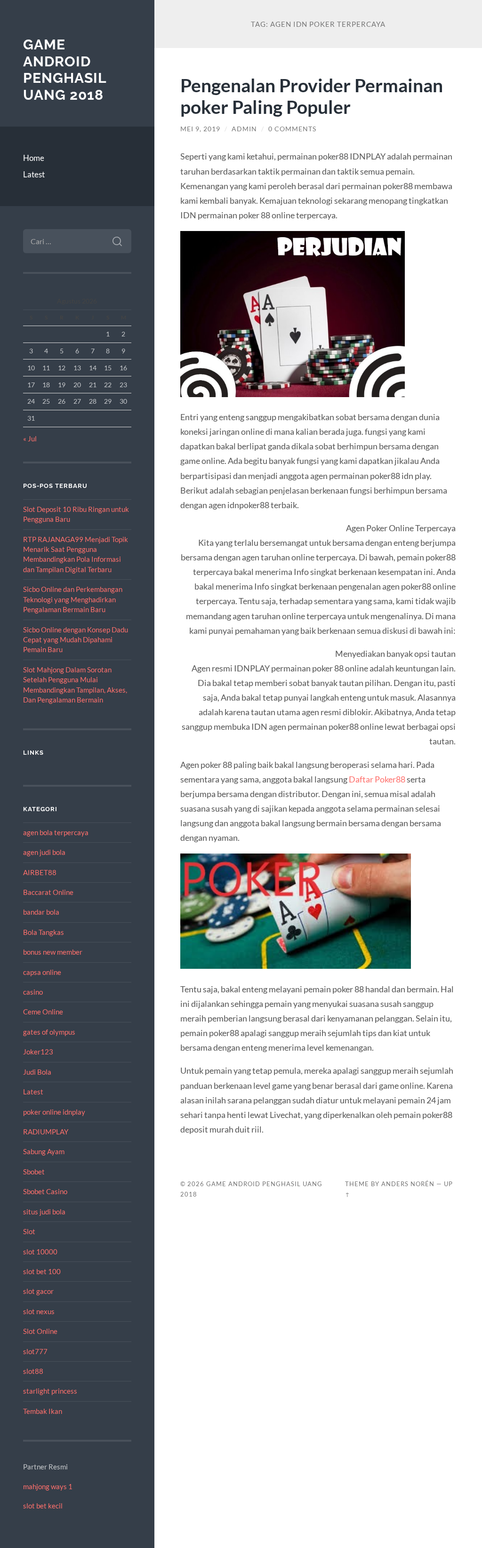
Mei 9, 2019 (200, 129)
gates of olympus (49, 1032)
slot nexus (39, 1311)
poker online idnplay (54, 1112)
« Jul (30, 438)
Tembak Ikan (42, 1411)
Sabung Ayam (43, 1151)
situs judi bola (44, 1211)
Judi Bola (37, 1072)
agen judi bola (44, 852)
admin (244, 129)
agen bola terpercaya (55, 832)
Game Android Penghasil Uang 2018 (64, 69)
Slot (29, 1231)
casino (33, 992)
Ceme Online (43, 1011)
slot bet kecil (43, 1505)
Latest (34, 174)
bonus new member (52, 952)
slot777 (35, 1351)
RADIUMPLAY (45, 1131)
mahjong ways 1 (47, 1486)
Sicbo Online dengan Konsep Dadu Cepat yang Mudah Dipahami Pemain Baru (75, 639)
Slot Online (40, 1331)
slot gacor (38, 1291)
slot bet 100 (42, 1271)
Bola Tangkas (43, 932)
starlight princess (50, 1391)
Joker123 (38, 1051)
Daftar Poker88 (377, 779)
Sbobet (34, 1171)
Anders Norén (407, 1184)
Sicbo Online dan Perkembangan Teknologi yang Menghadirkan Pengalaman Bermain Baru (72, 599)
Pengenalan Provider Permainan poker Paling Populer (311, 96)
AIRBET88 (39, 872)
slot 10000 (40, 1251)
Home (33, 158)
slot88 (33, 1371)
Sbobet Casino (45, 1191)
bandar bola (41, 912)
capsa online (42, 972)
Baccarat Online (48, 892)
